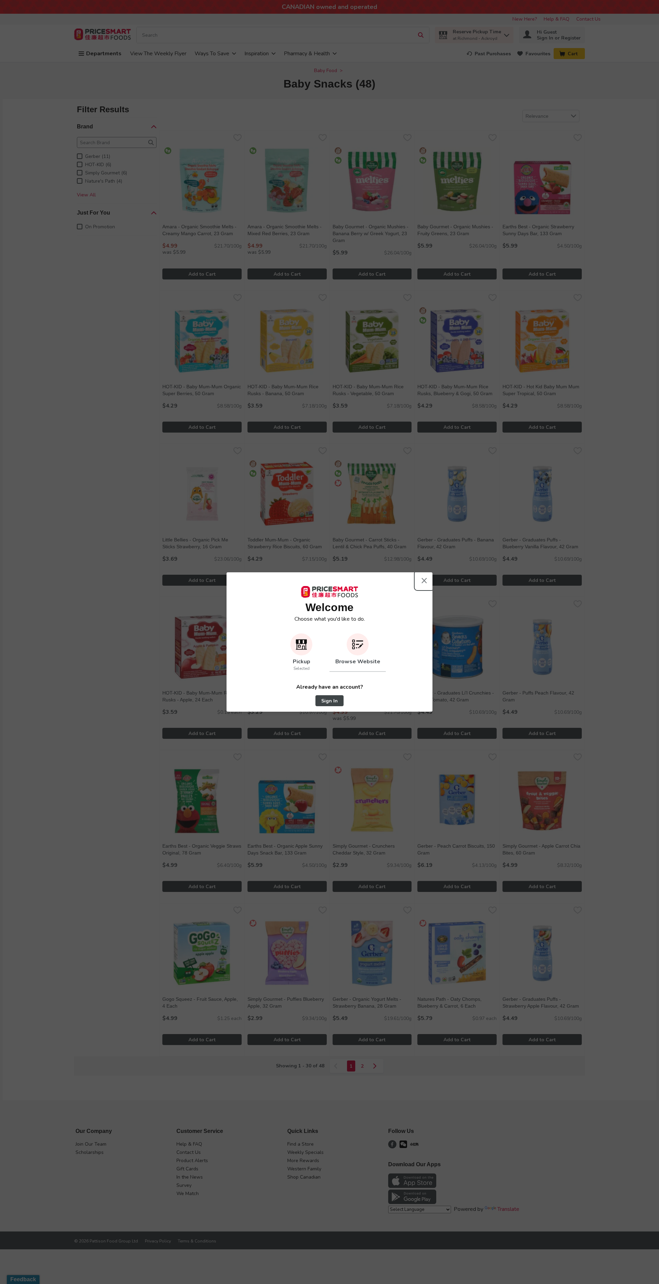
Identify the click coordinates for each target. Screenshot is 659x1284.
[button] (301, 652)
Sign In (329, 701)
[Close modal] (424, 580)
